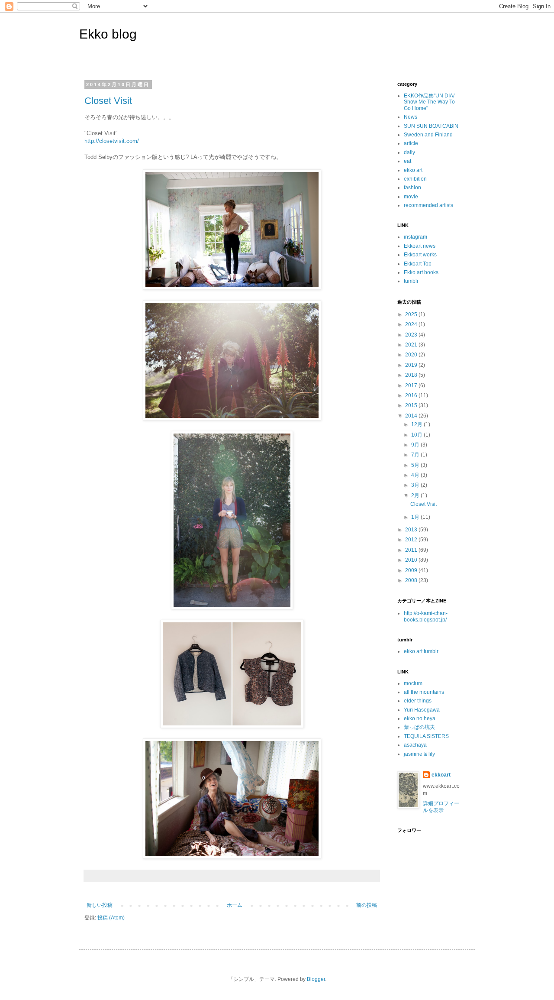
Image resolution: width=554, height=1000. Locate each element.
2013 (412, 530)
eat (407, 161)
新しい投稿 (100, 905)
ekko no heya (419, 718)
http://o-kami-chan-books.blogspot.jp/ (426, 616)
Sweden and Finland (428, 135)
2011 (412, 550)
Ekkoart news (419, 246)
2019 (412, 365)
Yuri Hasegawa (422, 710)
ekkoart (441, 775)
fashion (412, 187)
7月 (416, 455)
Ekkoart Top (418, 264)
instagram (415, 237)
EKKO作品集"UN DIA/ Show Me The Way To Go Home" (429, 102)
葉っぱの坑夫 (419, 727)
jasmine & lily (419, 754)
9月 (416, 445)
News (410, 117)
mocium (413, 683)
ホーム (234, 905)
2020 (412, 355)
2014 (412, 416)
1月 (416, 517)
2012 (412, 540)
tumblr (411, 281)
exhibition (415, 179)
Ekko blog (108, 34)
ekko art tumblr (421, 651)
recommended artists (428, 205)
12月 (417, 424)
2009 (412, 570)
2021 (412, 345)
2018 (412, 375)
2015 (412, 405)
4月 (416, 475)
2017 (412, 385)
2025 (412, 314)
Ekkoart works (420, 255)
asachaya (415, 745)
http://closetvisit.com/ (111, 141)
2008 (412, 580)
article (411, 143)
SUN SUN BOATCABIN (431, 126)
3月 (416, 485)
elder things (418, 701)
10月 (417, 435)
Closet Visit (108, 100)
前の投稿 (366, 905)
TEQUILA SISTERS (426, 736)
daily (409, 152)
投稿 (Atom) (111, 918)
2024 (412, 324)
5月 (416, 465)
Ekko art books (421, 272)
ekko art (413, 170)
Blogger (316, 979)
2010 (412, 560)
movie (411, 197)
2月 (416, 495)
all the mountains (424, 692)
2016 (412, 395)
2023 (412, 335)
